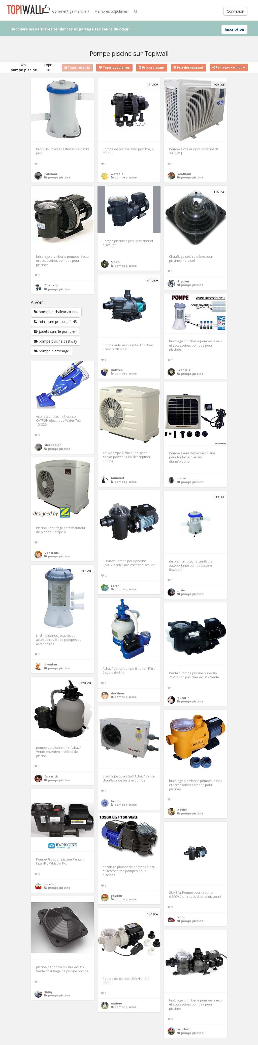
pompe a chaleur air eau (58, 311)
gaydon (116, 896)
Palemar (50, 174)
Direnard (51, 285)
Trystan (183, 281)
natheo (116, 1003)
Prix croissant (153, 67)
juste (181, 590)
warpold (117, 174)
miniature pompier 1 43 (57, 321)
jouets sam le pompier (57, 331)
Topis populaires (116, 67)
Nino (181, 917)
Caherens (51, 552)
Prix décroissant (189, 67)
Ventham (184, 174)
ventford (183, 1029)
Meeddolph (52, 445)
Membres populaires (111, 11)
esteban (50, 884)
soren (115, 585)
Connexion (235, 11)
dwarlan (50, 664)
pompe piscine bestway (57, 341)
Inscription (234, 29)
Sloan (115, 262)
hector (116, 801)
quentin (183, 698)
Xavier (182, 809)
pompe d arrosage (53, 351)
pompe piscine (59, 177)
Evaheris (183, 370)
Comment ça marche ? (70, 11)
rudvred (117, 370)
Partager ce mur (229, 67)
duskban (117, 693)
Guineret (117, 478)
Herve (181, 478)
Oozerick (51, 776)
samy (48, 992)
